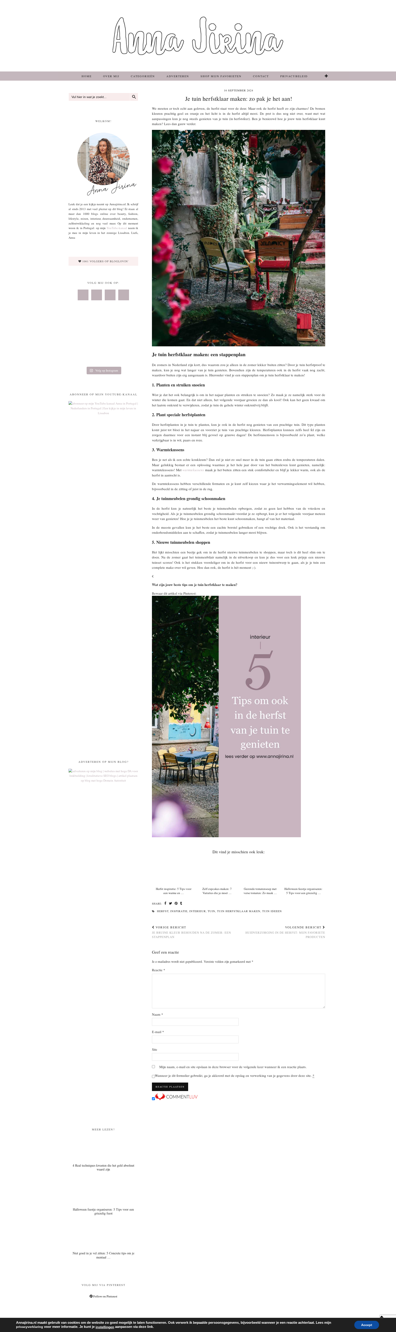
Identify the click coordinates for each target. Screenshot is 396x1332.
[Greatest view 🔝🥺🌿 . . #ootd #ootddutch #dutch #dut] (127, 329)
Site (154, 1049)
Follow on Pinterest (105, 1296)
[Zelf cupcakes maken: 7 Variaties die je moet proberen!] (217, 871)
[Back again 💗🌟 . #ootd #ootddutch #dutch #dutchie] (80, 342)
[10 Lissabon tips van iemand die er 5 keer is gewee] (103, 356)
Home (87, 76)
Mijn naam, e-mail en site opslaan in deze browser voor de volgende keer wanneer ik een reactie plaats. (233, 1066)
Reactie (158, 970)
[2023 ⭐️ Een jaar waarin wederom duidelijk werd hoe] (127, 342)
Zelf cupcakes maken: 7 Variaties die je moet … (217, 891)
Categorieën (143, 76)
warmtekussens (193, 470)
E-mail (158, 1031)
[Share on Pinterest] (176, 904)
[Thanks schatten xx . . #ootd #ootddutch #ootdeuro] (127, 356)
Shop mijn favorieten (221, 76)
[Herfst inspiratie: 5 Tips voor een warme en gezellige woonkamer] (173, 871)
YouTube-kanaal (117, 228)
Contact (261, 76)
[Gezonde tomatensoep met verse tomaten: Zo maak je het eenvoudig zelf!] (260, 871)
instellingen (105, 1327)
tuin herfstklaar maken (238, 911)
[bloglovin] (326, 76)
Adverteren (177, 76)
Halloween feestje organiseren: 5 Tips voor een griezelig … (303, 891)
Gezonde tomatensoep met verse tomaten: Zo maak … (260, 891)
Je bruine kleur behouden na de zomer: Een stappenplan (191, 932)
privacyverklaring (29, 1327)
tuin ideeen (272, 911)
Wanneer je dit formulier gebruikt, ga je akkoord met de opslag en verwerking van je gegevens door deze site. (234, 1075)
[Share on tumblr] (181, 904)
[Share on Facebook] (165, 904)
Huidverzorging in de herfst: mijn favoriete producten (285, 932)
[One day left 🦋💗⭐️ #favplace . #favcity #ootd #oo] (103, 342)
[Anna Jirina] (198, 35)
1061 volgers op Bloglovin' (105, 261)
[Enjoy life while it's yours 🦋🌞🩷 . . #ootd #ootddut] (103, 329)
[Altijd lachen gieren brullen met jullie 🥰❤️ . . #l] (80, 356)
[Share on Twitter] (170, 904)
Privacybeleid (294, 76)
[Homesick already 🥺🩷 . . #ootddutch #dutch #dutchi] (80, 329)
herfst (162, 911)
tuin (211, 911)
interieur (197, 911)
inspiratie (178, 911)
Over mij (111, 76)
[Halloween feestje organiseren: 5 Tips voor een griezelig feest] (303, 871)
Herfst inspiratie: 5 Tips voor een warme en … (173, 891)
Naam (157, 1014)
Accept (366, 1325)
